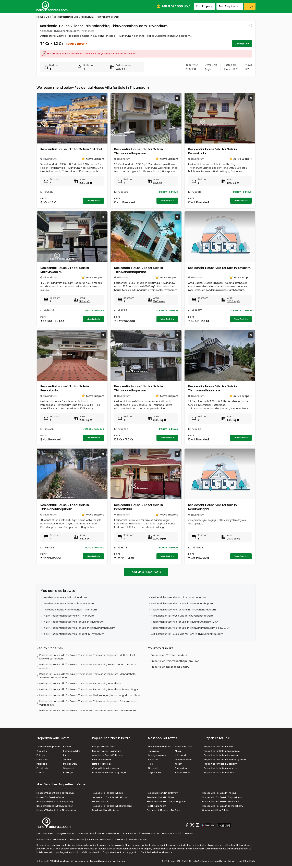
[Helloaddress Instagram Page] (197, 825)
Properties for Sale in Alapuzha (221, 768)
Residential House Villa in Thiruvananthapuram (178, 597)
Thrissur (67, 759)
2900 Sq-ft (85, 420)
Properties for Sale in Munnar (219, 772)
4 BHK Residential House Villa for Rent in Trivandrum (74, 634)
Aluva (178, 751)
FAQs (253, 861)
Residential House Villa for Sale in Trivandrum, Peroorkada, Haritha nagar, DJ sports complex (87, 666)
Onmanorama (86, 833)
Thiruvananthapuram (48, 746)
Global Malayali (171, 833)
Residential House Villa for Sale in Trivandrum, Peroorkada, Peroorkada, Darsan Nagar (88, 689)
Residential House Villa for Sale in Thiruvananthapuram (138, 151)
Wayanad (68, 768)
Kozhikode (42, 768)
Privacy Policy (227, 861)
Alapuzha (41, 751)
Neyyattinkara (155, 772)
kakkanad (180, 755)
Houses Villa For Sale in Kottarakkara (112, 806)
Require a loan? (76, 44)
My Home (120, 839)
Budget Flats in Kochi (103, 746)
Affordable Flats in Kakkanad (108, 755)
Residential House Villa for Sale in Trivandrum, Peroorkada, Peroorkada (80, 683)
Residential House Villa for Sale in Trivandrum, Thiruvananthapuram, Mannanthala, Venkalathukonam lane (87, 675)
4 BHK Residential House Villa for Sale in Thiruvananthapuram (79, 628)
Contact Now (242, 43)
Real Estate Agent (156, 806)
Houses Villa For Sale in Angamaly (54, 801)
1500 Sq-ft (159, 301)
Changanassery (157, 755)
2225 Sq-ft (159, 183)
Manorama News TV (109, 833)
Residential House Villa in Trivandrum (65, 597)
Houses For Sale (100, 801)
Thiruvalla (153, 768)
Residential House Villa (66, 16)
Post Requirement (229, 6)
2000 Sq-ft (233, 301)
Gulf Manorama (150, 833)
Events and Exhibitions (99, 839)
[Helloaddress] (52, 6)
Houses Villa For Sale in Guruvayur (220, 801)
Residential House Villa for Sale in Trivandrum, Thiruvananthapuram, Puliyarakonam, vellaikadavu (88, 703)
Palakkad (41, 763)
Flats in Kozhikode (102, 763)
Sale (48, 16)
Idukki (66, 755)
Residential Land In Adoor (105, 810)
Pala (150, 763)
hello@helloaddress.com (160, 852)
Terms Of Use (242, 861)
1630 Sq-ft (85, 538)
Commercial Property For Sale (163, 810)
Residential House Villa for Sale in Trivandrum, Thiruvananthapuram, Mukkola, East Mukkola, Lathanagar (87, 656)
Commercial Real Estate (215, 810)
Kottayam (41, 755)
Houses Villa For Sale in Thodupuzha (56, 810)
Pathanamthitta (71, 751)
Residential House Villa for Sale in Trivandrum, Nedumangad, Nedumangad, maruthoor (90, 695)
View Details (93, 200)
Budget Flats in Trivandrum (106, 751)
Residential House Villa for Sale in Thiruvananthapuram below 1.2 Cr (190, 628)
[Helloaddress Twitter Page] (192, 825)
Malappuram (70, 763)
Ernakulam (42, 759)
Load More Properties (144, 572)
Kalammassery (183, 759)
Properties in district (170, 655)
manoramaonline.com (114, 861)
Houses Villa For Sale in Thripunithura (222, 797)
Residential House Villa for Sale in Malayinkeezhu (64, 270)
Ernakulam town (183, 746)
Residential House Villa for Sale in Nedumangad (212, 507)
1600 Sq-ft (233, 183)
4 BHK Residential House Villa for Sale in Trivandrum (74, 621)
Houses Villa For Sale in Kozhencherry (222, 806)
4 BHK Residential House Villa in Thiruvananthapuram (182, 615)
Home (39, 16)
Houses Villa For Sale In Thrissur (219, 793)
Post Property (204, 6)
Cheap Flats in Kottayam (105, 768)
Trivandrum (87, 16)
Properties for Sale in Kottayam (221, 755)
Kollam (67, 746)
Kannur (40, 772)
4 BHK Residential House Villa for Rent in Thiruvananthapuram (187, 634)
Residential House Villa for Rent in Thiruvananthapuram (183, 609)
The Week (188, 833)
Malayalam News (65, 833)
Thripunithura (182, 768)
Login (250, 6)
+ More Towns (182, 772)
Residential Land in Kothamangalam (166, 801)
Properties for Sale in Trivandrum (222, 751)
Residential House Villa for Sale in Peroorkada (212, 151)
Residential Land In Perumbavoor (54, 806)
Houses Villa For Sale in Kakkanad (110, 797)
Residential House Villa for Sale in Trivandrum (70, 603)
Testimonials (77, 839)
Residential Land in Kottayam (162, 793)
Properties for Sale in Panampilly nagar (225, 759)
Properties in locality (170, 667)
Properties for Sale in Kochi (218, 746)
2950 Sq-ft (85, 183)
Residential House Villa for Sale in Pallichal (71, 149)
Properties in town (175, 661)
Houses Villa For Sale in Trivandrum (55, 793)
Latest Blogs (60, 839)
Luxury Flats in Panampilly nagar (109, 772)
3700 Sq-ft (159, 420)
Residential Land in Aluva (160, 797)
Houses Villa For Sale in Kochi (107, 793)
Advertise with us (138, 839)
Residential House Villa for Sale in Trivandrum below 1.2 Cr (184, 621)
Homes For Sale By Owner (50, 797)
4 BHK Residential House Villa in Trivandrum (69, 615)
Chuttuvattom (131, 833)
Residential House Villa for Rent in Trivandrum (70, 609)
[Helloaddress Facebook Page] (187, 825)
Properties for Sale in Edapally (220, 763)
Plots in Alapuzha (101, 759)
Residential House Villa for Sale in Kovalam (219, 268)
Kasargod (68, 772)
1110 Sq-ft (84, 301)
